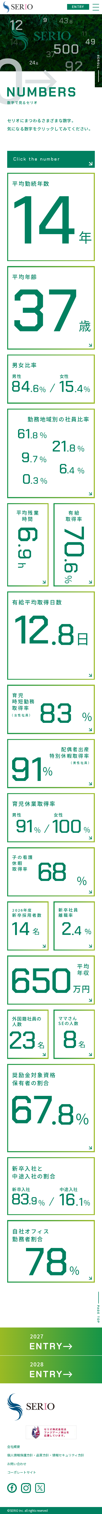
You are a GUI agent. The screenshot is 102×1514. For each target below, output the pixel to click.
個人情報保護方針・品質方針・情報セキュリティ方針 (45, 1455)
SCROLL (98, 62)
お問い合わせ (16, 1463)
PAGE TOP (98, 1314)
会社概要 (13, 1446)
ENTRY (78, 7)
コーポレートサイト (21, 1472)
